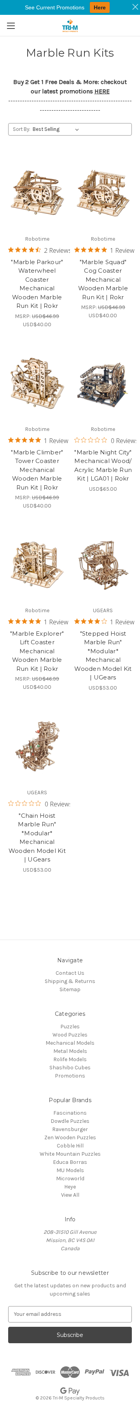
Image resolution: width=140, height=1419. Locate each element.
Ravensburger (70, 1129)
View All (70, 1195)
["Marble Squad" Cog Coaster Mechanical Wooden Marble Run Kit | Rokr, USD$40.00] (103, 192)
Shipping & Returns (70, 981)
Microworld (70, 1178)
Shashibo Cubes (70, 1067)
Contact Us (70, 973)
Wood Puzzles (70, 1034)
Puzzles (70, 1026)
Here (100, 7)
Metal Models (70, 1051)
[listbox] (57, 129)
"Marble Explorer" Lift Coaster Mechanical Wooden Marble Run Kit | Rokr (37, 651)
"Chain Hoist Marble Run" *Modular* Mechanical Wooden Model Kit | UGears (37, 837)
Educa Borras (70, 1162)
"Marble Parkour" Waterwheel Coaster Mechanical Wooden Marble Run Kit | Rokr (37, 284)
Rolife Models (70, 1059)
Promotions (70, 1075)
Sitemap (70, 989)
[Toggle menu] (10, 25)
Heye (70, 1186)
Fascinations (70, 1113)
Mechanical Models (70, 1043)
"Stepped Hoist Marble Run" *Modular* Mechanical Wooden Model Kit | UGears (102, 655)
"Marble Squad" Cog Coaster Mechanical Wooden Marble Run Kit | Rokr (103, 279)
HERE (102, 91)
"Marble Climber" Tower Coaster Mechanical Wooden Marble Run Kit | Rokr (37, 470)
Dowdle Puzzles (70, 1121)
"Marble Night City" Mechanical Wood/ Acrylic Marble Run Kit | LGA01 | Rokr (103, 466)
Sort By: (21, 129)
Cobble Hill (70, 1145)
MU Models (70, 1170)
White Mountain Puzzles (70, 1154)
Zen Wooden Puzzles (70, 1137)
